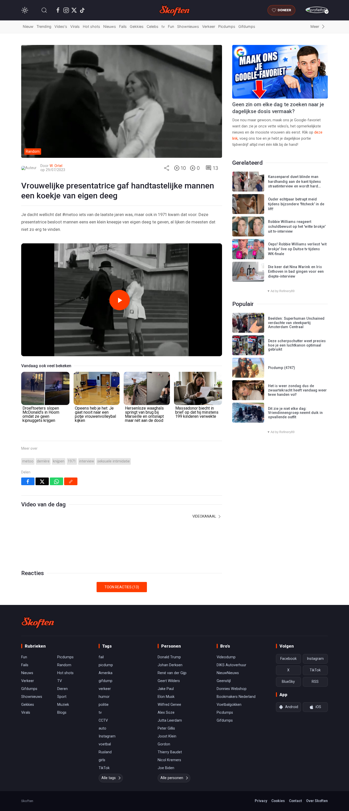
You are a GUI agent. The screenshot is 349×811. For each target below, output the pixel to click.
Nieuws (109, 26)
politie (104, 704)
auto (102, 728)
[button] (44, 10)
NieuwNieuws (228, 673)
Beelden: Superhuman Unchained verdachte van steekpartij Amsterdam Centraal (296, 322)
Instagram (107, 736)
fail (101, 657)
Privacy (261, 801)
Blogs (61, 712)
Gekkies (137, 26)
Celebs (152, 26)
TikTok (104, 768)
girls (102, 760)
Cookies (278, 801)
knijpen (58, 461)
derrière (43, 461)
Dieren (62, 689)
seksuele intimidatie (113, 461)
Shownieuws (188, 26)
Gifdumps (246, 26)
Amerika (105, 673)
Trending (44, 26)
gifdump (105, 681)
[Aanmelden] (317, 10)
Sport (61, 697)
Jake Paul (166, 689)
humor (104, 697)
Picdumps (226, 26)
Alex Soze (166, 712)
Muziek (63, 704)
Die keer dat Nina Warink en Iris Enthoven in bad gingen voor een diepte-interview (296, 272)
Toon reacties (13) (121, 587)
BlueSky (288, 681)
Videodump (226, 657)
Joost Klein (167, 736)
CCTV (103, 720)
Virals (75, 26)
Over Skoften (317, 801)
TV (59, 681)
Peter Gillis (166, 728)
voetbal (105, 744)
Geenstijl (224, 681)
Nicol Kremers (169, 760)
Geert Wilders (169, 681)
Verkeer (208, 26)
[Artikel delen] (166, 168)
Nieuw (28, 26)
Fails (123, 26)
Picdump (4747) (281, 368)
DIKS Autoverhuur (231, 665)
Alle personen (171, 778)
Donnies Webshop (232, 689)
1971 (72, 461)
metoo (27, 461)
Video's (60, 26)
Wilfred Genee (169, 704)
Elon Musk (166, 697)
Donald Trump (169, 657)
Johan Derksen (170, 665)
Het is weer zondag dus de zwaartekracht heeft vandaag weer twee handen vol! (297, 390)
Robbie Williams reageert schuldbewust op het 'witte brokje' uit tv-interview (296, 226)
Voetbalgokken (229, 704)
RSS (315, 681)
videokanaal (204, 516)
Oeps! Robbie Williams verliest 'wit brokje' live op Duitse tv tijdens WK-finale (297, 249)
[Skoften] (37, 622)
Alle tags (108, 778)
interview (86, 461)
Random (64, 665)
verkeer (105, 689)
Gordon (164, 744)
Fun (171, 26)
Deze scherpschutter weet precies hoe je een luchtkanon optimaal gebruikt (297, 345)
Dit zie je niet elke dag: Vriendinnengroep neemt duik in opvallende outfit (295, 413)
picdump (106, 665)
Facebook (288, 659)
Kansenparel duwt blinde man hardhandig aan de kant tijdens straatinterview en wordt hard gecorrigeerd (294, 184)
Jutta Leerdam (170, 720)
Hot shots (91, 26)
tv (163, 26)
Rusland (105, 752)
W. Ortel (56, 166)
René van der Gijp (172, 673)
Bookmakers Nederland (236, 697)
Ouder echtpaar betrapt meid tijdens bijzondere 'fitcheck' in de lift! (296, 204)
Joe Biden (166, 768)
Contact (295, 801)
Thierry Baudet (170, 752)
